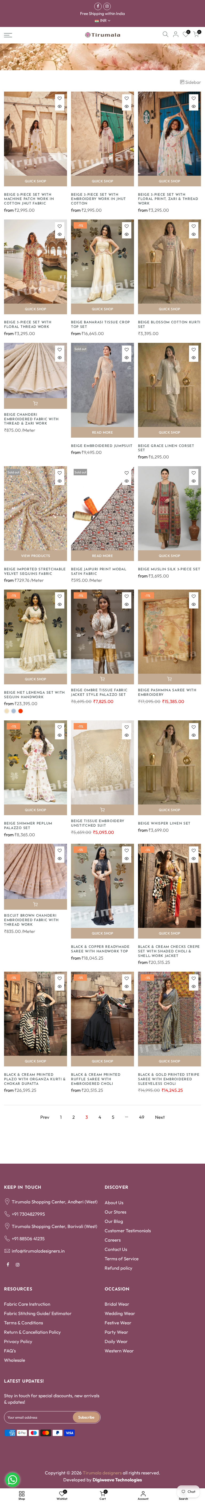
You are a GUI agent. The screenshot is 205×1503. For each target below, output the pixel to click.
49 (141, 1117)
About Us (114, 1202)
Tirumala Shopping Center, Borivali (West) (54, 1226)
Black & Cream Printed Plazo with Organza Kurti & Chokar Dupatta (35, 1079)
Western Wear (119, 1350)
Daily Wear (116, 1341)
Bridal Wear (117, 1304)
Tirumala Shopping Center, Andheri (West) (54, 1201)
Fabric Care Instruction (27, 1304)
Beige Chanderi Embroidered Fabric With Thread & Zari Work (31, 419)
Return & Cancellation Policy (32, 1332)
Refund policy (118, 1268)
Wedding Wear (120, 1313)
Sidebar (193, 82)
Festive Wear (118, 1322)
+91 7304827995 (28, 1214)
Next (160, 1117)
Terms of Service (122, 1258)
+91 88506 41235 (28, 1238)
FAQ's (10, 1350)
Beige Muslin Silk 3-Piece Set (169, 569)
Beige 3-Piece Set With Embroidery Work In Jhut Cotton (98, 199)
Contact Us (116, 1249)
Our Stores (115, 1212)
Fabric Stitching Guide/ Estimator (38, 1313)
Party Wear (116, 1332)
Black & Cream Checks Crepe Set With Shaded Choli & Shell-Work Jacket (169, 951)
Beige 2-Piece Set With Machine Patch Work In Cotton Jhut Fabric (29, 199)
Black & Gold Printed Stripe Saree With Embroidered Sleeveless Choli (169, 1079)
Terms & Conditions (23, 1322)
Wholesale (14, 1360)
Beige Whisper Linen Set (164, 823)
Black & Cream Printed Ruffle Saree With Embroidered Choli (96, 1079)
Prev (44, 1117)
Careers (113, 1240)
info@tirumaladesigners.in (38, 1251)
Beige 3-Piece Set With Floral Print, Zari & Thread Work (168, 199)
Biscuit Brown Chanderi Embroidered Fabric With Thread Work (31, 920)
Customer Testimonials (128, 1230)
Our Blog (114, 1221)
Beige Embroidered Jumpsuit (102, 446)
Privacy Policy (18, 1341)
